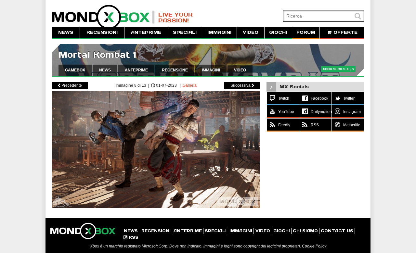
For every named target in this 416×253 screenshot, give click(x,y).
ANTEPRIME (146, 32)
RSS (131, 237)
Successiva (242, 85)
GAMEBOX (75, 70)
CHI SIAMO (305, 230)
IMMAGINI (219, 32)
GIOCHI (278, 32)
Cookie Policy (314, 246)
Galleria (190, 85)
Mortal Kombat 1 (97, 54)
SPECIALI (185, 32)
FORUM (305, 32)
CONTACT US (337, 230)
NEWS (65, 32)
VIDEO (250, 32)
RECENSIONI (102, 32)
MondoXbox (103, 17)
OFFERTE (345, 32)
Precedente (70, 85)
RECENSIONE (175, 70)
